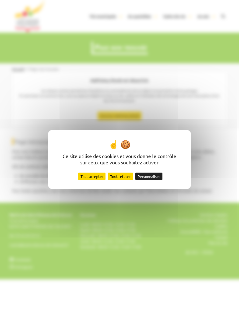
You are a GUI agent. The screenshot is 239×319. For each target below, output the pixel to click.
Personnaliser (149, 176)
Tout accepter (92, 176)
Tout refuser (120, 176)
